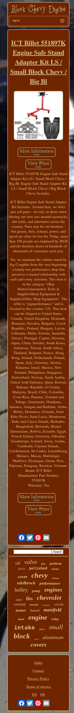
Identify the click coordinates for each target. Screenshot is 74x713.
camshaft (19, 604)
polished (38, 568)
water (19, 599)
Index (38, 662)
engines (53, 590)
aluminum (53, 637)
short (21, 619)
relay (55, 619)
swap (36, 639)
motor (21, 610)
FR (42, 694)
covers (38, 644)
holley (21, 590)
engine (37, 617)
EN (34, 694)
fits (29, 598)
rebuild (58, 604)
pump (36, 591)
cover (22, 576)
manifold (52, 609)
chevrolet (49, 597)
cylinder (46, 605)
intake (24, 628)
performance (49, 583)
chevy (39, 575)
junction (34, 604)
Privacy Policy (38, 678)
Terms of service (38, 686)
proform (55, 563)
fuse (43, 563)
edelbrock (26, 582)
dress (42, 629)
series (55, 569)
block (22, 636)
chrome (55, 578)
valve (30, 561)
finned (34, 610)
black (21, 568)
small (56, 626)
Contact (38, 670)
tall (17, 563)
